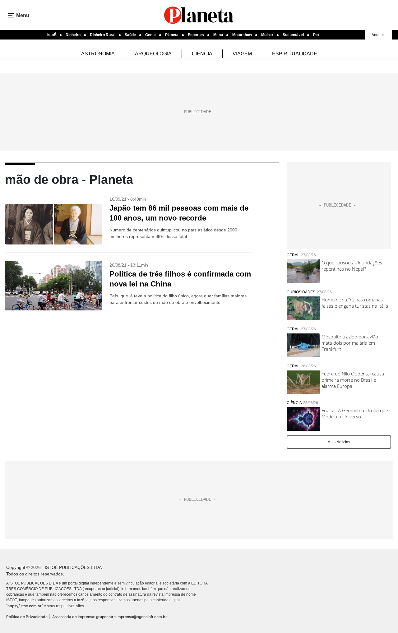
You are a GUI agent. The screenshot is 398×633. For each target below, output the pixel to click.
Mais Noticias (338, 442)
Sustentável (293, 35)
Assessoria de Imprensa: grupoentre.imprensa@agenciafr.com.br (109, 616)
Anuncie (379, 35)
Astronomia (98, 53)
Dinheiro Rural (102, 35)
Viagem (242, 53)
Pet (316, 35)
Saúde (130, 35)
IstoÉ (51, 35)
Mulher (267, 35)
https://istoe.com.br (24, 605)
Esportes (196, 35)
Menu (218, 35)
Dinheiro (73, 35)
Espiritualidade (294, 53)
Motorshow (242, 35)
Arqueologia (153, 53)
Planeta (171, 35)
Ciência (202, 53)
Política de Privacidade (27, 616)
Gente (150, 35)
